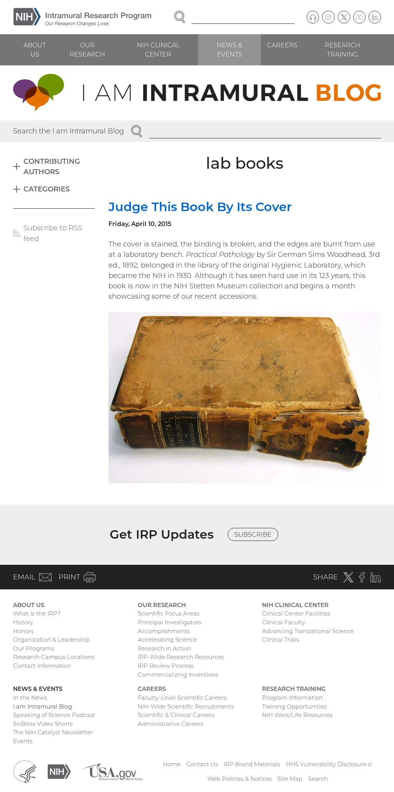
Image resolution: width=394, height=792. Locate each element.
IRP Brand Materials (252, 764)
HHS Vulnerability (329, 764)
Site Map (289, 778)
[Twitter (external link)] (344, 17)
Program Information (292, 697)
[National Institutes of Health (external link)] (59, 771)
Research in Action (164, 648)
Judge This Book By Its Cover (200, 206)
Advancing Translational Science (308, 631)
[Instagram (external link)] (328, 17)
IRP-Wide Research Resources (181, 657)
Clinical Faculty (283, 622)
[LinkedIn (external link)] (375, 17)
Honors (23, 631)
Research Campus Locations (53, 657)
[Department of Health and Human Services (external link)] (24, 771)
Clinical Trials (280, 639)
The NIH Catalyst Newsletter (53, 732)
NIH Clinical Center (158, 49)
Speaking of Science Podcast (54, 715)
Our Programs (33, 648)
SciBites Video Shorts (43, 723)
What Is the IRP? (36, 613)
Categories (46, 189)
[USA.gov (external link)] (112, 771)
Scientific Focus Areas (168, 613)
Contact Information (42, 665)
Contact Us (202, 764)
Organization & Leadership (51, 639)
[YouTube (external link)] (359, 17)
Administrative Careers (170, 723)
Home (171, 764)
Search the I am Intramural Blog (68, 130)
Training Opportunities (294, 706)
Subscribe (253, 534)
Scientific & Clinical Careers (176, 715)
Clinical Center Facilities (296, 613)
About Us (34, 49)
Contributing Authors (51, 166)
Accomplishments (164, 631)
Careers (282, 45)
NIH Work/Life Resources (297, 715)
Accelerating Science (167, 639)
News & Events (229, 49)
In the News (30, 697)
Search (318, 778)
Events (22, 741)
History (23, 622)
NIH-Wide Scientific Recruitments (186, 706)
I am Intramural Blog (42, 706)
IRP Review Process (166, 665)
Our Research (87, 49)
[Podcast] (313, 17)
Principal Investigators (169, 622)
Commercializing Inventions (178, 674)
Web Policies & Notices (239, 778)
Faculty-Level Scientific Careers (182, 697)
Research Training (342, 49)
